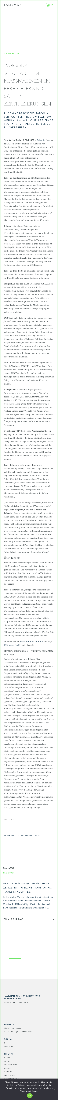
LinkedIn (8, 1046)
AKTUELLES (9, 1068)
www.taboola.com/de (31, 641)
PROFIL (7, 1061)
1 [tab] (15, 958)
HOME (7, 1058)
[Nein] (54, 1089)
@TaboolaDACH (13, 644)
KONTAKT (9, 1072)
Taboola (41, 140)
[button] (19, 836)
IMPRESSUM (9, 1075)
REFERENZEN (10, 1065)
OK (29, 1095)
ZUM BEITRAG (13, 919)
